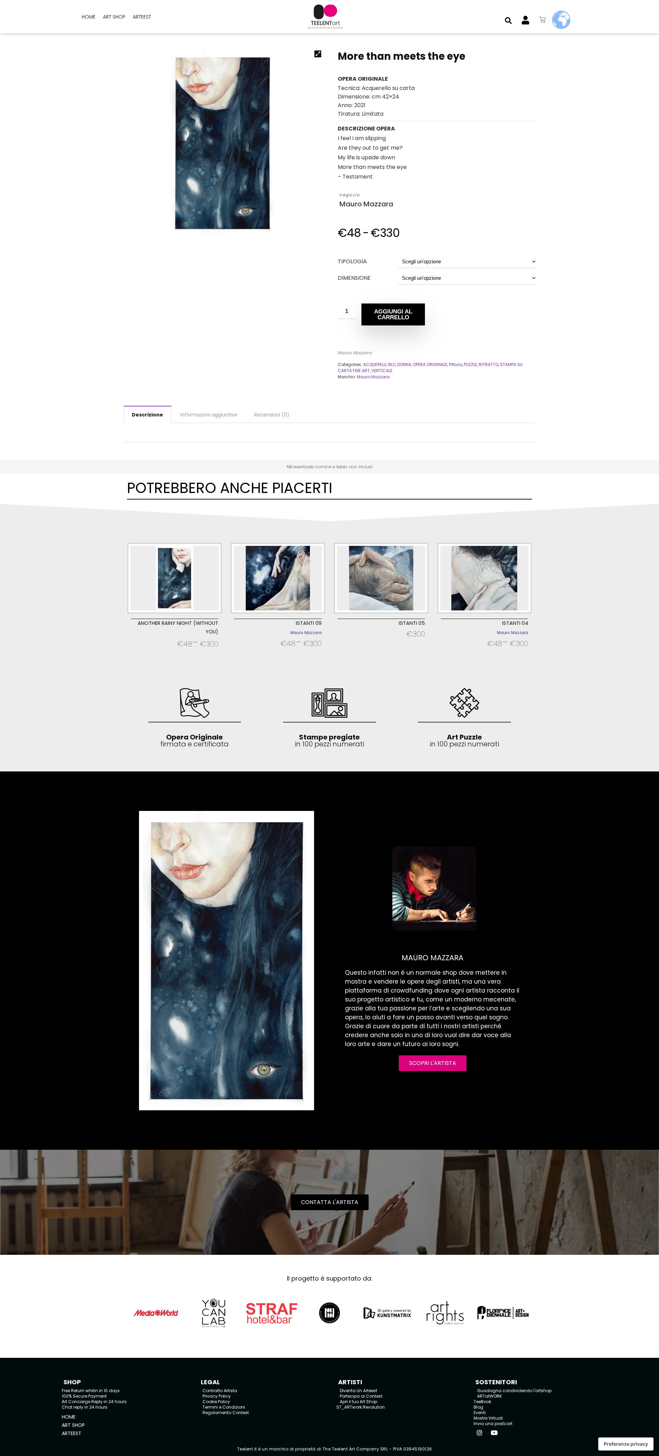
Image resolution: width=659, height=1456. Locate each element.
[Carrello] (542, 19)
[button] (508, 20)
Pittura (455, 364)
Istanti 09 (309, 623)
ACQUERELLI (374, 364)
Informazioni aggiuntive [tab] (209, 414)
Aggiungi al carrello (393, 314)
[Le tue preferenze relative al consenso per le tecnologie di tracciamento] (626, 1444)
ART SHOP (114, 16)
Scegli (174, 652)
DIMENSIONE (354, 278)
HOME (88, 16)
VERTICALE (381, 371)
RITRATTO (488, 364)
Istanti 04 (515, 623)
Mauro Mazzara (366, 204)
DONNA (404, 364)
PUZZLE (470, 364)
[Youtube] (494, 1432)
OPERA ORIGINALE (430, 364)
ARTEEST (142, 16)
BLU (391, 364)
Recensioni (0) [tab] (271, 414)
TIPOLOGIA (352, 261)
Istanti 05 (412, 623)
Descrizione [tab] (147, 414)
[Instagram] (479, 1432)
